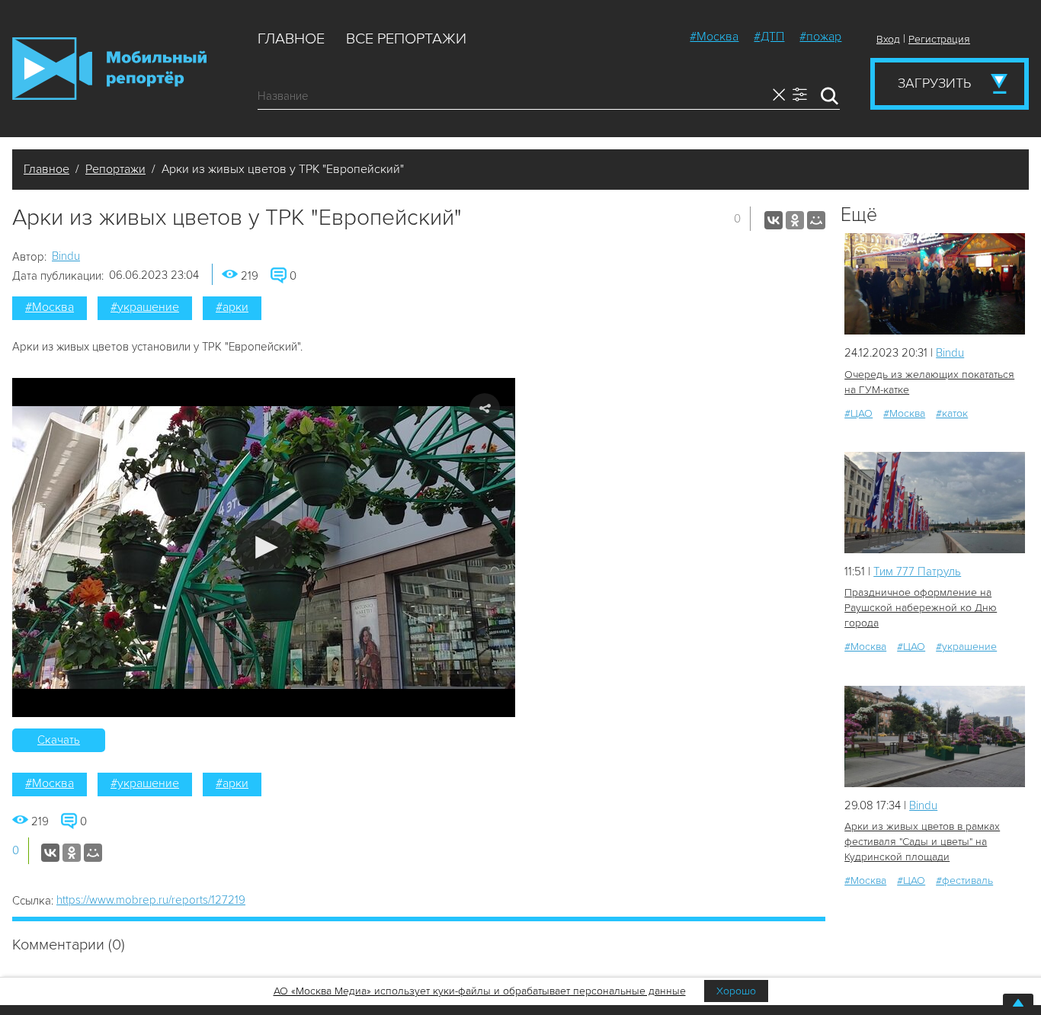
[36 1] (934, 736)
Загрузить (934, 83)
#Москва (714, 36)
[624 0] (934, 284)
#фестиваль (964, 880)
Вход (888, 39)
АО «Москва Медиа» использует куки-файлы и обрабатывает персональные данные (480, 991)
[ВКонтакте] (773, 220)
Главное (291, 39)
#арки (232, 307)
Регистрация (939, 39)
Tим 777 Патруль (917, 571)
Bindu (66, 256)
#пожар (820, 36)
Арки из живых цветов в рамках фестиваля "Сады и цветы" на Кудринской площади (922, 841)
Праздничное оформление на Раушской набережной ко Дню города (920, 607)
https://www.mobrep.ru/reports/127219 (150, 900)
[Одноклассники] (795, 220)
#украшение (145, 307)
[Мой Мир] (816, 220)
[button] (264, 547)
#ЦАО (858, 413)
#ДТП (769, 36)
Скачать (58, 740)
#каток (952, 413)
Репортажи (115, 169)
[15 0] (934, 502)
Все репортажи (406, 39)
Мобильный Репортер (109, 68)
